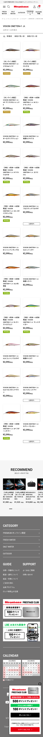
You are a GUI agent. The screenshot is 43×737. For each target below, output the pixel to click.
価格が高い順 (19, 36)
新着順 (9, 36)
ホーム (3, 18)
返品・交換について (10, 579)
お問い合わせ (28, 575)
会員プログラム (9, 587)
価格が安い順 (32, 36)
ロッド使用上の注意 (10, 591)
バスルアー (24, 18)
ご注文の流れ (8, 583)
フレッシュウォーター (13, 18)
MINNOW (31, 18)
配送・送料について (10, 575)
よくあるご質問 (28, 570)
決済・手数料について (11, 570)
